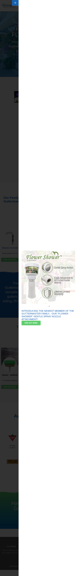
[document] (39, 288)
